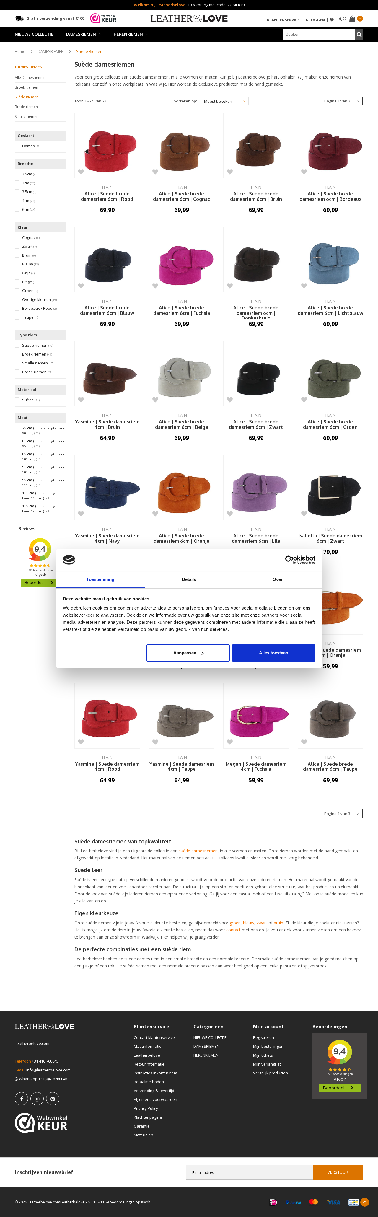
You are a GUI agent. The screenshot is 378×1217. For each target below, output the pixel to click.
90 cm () (43, 470)
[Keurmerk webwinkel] (41, 1123)
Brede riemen (26, 106)
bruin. (279, 923)
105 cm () (40, 509)
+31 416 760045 (45, 1061)
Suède (31, 400)
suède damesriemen (198, 850)
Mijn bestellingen (268, 1046)
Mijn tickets (263, 1055)
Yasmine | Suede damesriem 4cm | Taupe (181, 767)
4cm (28, 200)
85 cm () (43, 457)
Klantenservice (283, 19)
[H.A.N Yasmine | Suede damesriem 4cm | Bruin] (107, 373)
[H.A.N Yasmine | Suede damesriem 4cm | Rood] (107, 716)
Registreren (263, 1037)
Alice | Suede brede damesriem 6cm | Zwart (256, 424)
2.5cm (29, 174)
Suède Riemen (89, 51)
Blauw (30, 264)
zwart (262, 923)
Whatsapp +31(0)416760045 (42, 1078)
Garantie (142, 1126)
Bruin (29, 255)
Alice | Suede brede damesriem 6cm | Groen (330, 424)
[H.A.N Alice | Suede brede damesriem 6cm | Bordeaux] (330, 145)
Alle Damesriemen (30, 77)
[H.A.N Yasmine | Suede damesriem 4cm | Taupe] (181, 716)
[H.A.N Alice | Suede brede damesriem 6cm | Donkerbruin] (256, 259)
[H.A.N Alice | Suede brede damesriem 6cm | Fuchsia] (181, 259)
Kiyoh (145, 1202)
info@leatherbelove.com (48, 1070)
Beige (29, 281)
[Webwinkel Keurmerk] (103, 18)
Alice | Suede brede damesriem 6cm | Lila (256, 538)
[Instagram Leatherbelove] (37, 1098)
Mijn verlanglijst (267, 1064)
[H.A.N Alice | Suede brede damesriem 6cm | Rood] (107, 145)
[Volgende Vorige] (358, 101)
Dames (31, 146)
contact (233, 930)
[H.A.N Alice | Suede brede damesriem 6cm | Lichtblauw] (330, 259)
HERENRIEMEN (128, 34)
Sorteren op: (185, 101)
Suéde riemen (37, 345)
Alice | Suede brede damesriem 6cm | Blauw (107, 310)
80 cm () (43, 444)
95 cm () (43, 483)
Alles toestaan (273, 652)
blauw (248, 923)
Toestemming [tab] (100, 579)
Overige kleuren (39, 299)
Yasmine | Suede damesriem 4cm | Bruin (107, 424)
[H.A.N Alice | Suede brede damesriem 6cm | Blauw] (107, 259)
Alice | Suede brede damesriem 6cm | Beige (181, 424)
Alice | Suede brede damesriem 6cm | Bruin (256, 196)
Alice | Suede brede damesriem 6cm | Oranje (181, 538)
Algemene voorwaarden (155, 1099)
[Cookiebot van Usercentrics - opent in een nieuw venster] (289, 559)
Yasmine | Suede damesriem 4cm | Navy (107, 538)
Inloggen (314, 19)
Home (20, 51)
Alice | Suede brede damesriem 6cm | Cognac (181, 196)
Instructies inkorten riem (155, 1073)
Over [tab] (278, 579)
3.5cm (29, 191)
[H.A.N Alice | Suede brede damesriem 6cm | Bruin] (256, 145)
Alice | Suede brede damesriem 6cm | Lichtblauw (330, 310)
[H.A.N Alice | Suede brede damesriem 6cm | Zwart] (256, 373)
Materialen (143, 1135)
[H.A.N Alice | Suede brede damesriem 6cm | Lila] (256, 487)
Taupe (30, 317)
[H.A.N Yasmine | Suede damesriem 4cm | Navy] (107, 487)
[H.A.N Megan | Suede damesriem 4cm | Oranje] (330, 601)
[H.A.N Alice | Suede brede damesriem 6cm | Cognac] (181, 145)
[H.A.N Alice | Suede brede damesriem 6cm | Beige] (181, 373)
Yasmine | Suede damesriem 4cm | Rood (107, 767)
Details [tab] (189, 579)
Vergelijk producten (270, 1073)
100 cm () (40, 496)
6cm (28, 209)
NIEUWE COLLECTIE (34, 34)
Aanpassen (184, 652)
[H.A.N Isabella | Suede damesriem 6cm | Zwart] (330, 487)
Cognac (31, 237)
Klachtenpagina (148, 1117)
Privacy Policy (146, 1108)
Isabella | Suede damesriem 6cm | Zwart (330, 538)
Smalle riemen (26, 116)
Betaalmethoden (149, 1081)
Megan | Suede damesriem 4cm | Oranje (330, 653)
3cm (28, 182)
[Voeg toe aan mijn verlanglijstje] (81, 171)
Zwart (29, 246)
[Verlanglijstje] (331, 20)
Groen (30, 290)
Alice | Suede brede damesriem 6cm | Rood (107, 196)
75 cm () (43, 431)
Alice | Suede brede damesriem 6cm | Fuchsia (181, 310)
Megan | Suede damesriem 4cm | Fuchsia (256, 767)
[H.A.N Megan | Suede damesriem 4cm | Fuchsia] (256, 716)
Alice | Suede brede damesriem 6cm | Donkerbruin (255, 312)
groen (235, 923)
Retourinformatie (149, 1064)
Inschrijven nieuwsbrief (44, 1172)
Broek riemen (37, 354)
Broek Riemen (26, 87)
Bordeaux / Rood (39, 308)
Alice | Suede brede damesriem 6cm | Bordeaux (330, 196)
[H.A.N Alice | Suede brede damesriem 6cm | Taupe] (330, 716)
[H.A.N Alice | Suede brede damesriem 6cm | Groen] (330, 373)
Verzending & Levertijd (154, 1090)
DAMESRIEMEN (81, 34)
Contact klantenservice (154, 1037)
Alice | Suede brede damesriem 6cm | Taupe (330, 767)
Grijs (28, 273)
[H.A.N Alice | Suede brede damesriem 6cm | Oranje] (181, 487)
